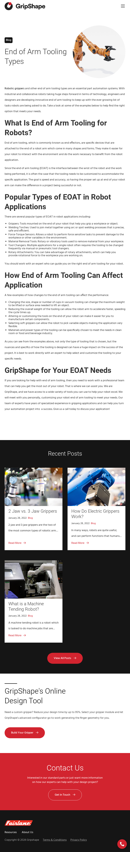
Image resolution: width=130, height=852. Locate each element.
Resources (11, 832)
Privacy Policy (78, 840)
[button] (122, 6)
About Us (27, 832)
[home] (25, 6)
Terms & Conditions (55, 840)
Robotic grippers (14, 88)
